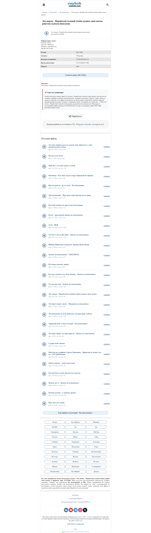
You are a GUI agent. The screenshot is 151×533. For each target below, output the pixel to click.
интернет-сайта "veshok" (84, 517)
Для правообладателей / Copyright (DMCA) (75, 502)
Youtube (87, 124)
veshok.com (78, 520)
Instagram (96, 124)
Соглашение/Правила (76, 498)
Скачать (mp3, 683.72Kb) (75, 75)
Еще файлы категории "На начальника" (75, 413)
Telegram (80, 124)
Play (46, 33)
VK (73, 124)
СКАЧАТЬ (107, 147)
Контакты (75, 495)
